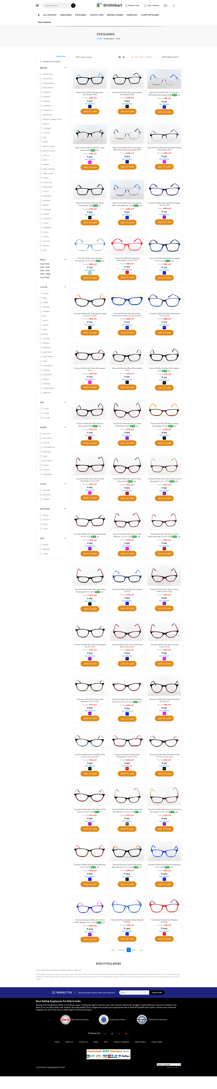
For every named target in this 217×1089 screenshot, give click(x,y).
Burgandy (47, 375)
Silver (45, 325)
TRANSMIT (47, 228)
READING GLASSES (115, 15)
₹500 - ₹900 (44, 271)
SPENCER (46, 200)
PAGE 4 (45, 178)
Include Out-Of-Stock (51, 61)
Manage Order (134, 5)
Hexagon (47, 452)
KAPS (45, 160)
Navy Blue (47, 352)
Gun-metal (48, 366)
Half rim (46, 495)
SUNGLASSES (65, 15)
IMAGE (45, 142)
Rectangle (48, 461)
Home (99, 39)
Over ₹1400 (44, 277)
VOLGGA (46, 241)
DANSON (46, 101)
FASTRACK (47, 115)
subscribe (157, 992)
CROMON (46, 92)
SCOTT (46, 191)
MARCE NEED (48, 173)
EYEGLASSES (80, 15)
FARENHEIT (47, 106)
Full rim (46, 490)
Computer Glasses (150, 15)
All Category (50, 15)
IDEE (45, 137)
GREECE (46, 124)
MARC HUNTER (49, 169)
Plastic (46, 520)
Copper (46, 370)
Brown (46, 343)
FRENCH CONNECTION (52, 119)
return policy (140, 1042)
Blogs (96, 1042)
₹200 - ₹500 (44, 267)
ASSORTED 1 (48, 74)
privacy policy (157, 1042)
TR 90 (45, 529)
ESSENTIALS (132, 15)
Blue (45, 298)
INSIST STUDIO (49, 151)
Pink (45, 361)
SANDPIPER (47, 187)
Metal (45, 515)
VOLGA (46, 237)
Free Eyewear (44, 22)
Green (45, 302)
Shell (45, 524)
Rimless (46, 499)
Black (45, 334)
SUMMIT (46, 214)
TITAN (45, 223)
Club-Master (49, 447)
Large (45, 545)
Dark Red (47, 393)
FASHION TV (48, 110)
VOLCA (46, 232)
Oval (45, 456)
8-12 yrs (46, 418)
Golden (46, 338)
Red (44, 316)
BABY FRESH (48, 88)
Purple (46, 379)
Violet (46, 293)
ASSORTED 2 (48, 79)
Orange (46, 311)
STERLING (47, 209)
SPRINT (46, 205)
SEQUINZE (47, 196)
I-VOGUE (46, 133)
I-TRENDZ (47, 128)
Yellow (46, 307)
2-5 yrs (46, 409)
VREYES (46, 246)
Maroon (46, 348)
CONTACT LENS (96, 15)
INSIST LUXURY (49, 146)
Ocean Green (49, 388)
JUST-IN (46, 155)
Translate (175, 1067)
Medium (46, 549)
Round (46, 465)
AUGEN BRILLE (48, 83)
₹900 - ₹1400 (45, 274)
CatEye (46, 443)
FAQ (106, 1042)
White (46, 320)
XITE (45, 250)
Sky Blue (46, 384)
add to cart (90, 111)
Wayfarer (47, 474)
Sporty (46, 470)
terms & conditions (121, 1042)
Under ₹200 (44, 264)
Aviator (46, 434)
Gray (45, 329)
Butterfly (47, 438)
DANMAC (46, 97)
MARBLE (46, 164)
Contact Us (83, 1042)
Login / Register (153, 5)
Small (45, 554)
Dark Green (48, 357)
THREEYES (47, 219)
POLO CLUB (47, 182)
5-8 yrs (46, 413)
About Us (69, 1042)
